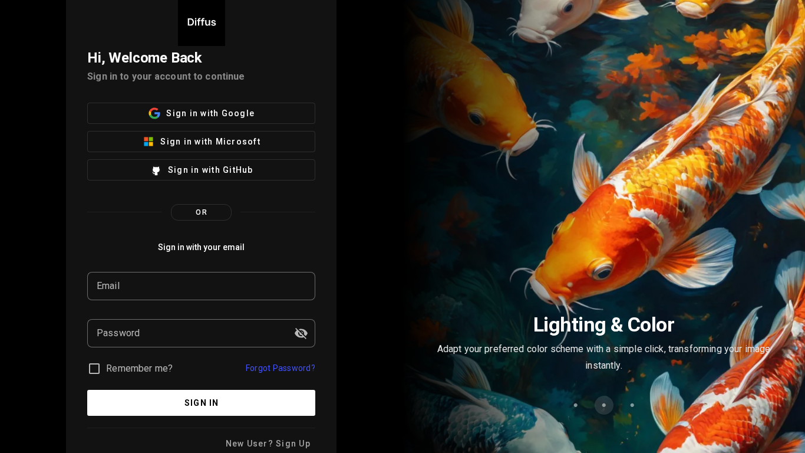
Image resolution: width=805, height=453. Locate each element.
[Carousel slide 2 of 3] (604, 405)
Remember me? (139, 368)
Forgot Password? (280, 368)
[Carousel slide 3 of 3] (632, 405)
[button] (301, 333)
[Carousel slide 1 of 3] (575, 405)
